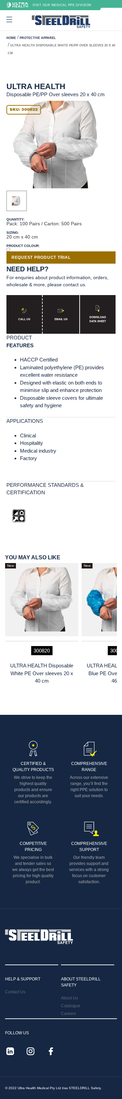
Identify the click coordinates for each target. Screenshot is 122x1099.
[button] (8, 19)
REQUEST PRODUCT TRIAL (41, 257)
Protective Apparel (38, 38)
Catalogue (70, 1005)
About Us (69, 998)
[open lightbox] (56, 144)
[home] (61, 21)
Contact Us (15, 992)
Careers (68, 1013)
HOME (11, 38)
